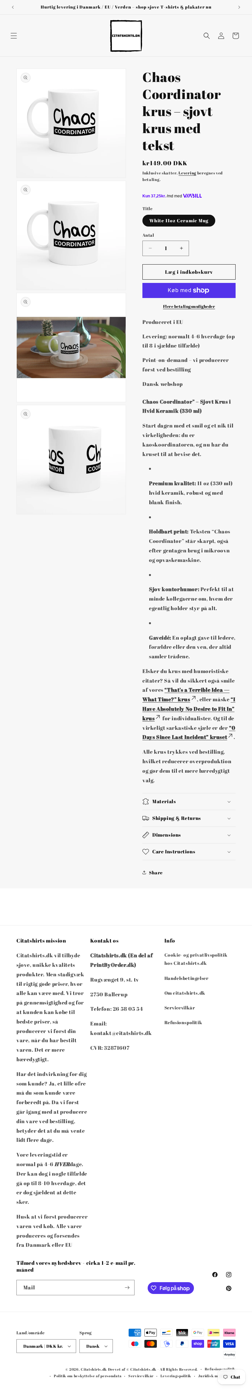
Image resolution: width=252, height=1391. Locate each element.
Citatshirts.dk (94, 1369)
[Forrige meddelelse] (13, 7)
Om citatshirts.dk (184, 993)
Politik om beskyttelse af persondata (87, 1375)
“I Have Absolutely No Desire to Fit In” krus (188, 709)
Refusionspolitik (183, 1022)
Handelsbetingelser (186, 978)
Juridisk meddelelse (217, 1375)
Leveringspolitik (175, 1375)
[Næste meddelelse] (239, 7)
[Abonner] (127, 1287)
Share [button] (156, 872)
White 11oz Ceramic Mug (178, 220)
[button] (14, 36)
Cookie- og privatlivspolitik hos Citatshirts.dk (196, 959)
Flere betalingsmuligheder (189, 306)
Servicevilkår (179, 1007)
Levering (187, 172)
